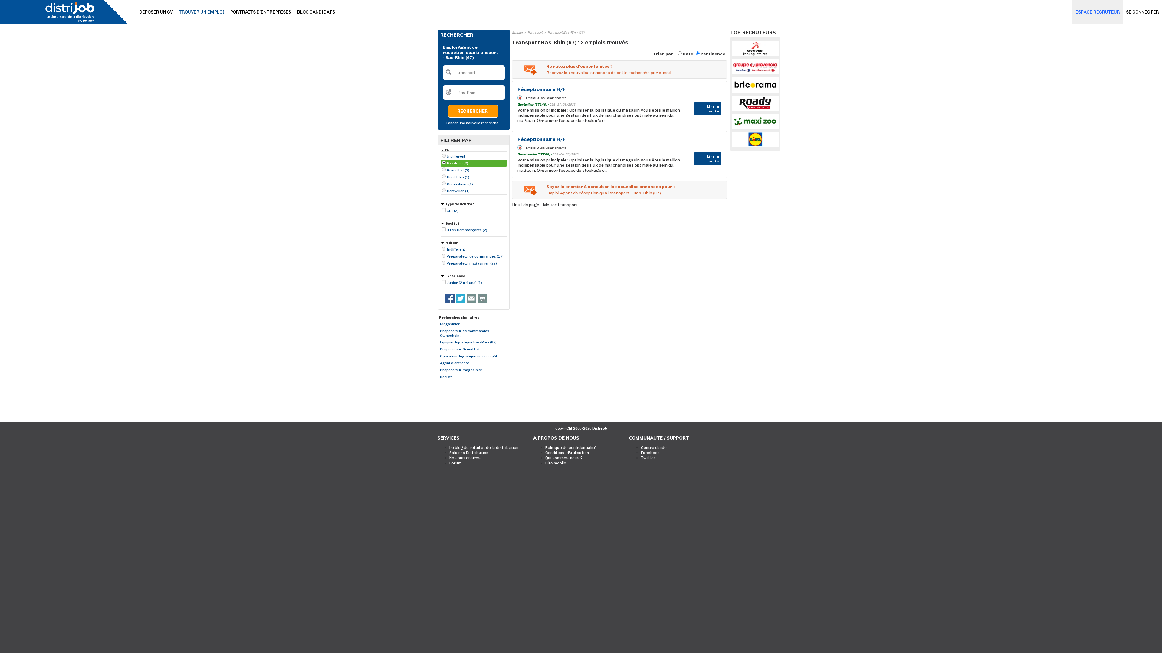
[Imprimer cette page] (482, 298)
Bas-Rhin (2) (457, 163)
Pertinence (713, 54)
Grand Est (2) (458, 170)
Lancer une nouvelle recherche (472, 123)
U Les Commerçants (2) (467, 230)
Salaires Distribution (468, 452)
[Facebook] (450, 298)
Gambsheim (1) (460, 184)
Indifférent (456, 156)
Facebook (650, 452)
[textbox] (474, 72)
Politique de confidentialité (570, 447)
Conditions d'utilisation (567, 452)
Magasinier (450, 324)
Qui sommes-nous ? (564, 458)
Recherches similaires (459, 318)
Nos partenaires (465, 458)
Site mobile (555, 463)
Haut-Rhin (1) (458, 177)
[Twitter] (460, 298)
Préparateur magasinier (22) (472, 263)
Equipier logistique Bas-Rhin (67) (468, 342)
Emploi (517, 32)
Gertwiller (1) (458, 191)
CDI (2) (452, 211)
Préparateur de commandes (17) (475, 256)
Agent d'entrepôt (454, 363)
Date (688, 54)
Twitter (648, 458)
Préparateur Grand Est (460, 349)
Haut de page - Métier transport (545, 204)
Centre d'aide (654, 447)
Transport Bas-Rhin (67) (565, 32)
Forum (455, 463)
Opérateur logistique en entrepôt (468, 356)
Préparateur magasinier (461, 370)
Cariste (446, 377)
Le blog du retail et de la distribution (483, 447)
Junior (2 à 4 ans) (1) (464, 283)
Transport (535, 32)
